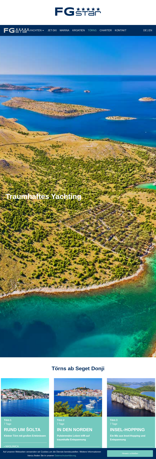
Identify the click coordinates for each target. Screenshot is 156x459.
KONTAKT (120, 30)
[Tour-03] (131, 397)
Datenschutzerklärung (65, 455)
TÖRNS (92, 30)
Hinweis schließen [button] (130, 453)
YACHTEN (36, 30)
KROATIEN (78, 30)
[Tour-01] (25, 397)
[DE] (78, 11)
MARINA (64, 30)
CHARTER (106, 30)
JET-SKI (52, 30)
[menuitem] (37, 30)
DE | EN (147, 30)
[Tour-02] (78, 397)
